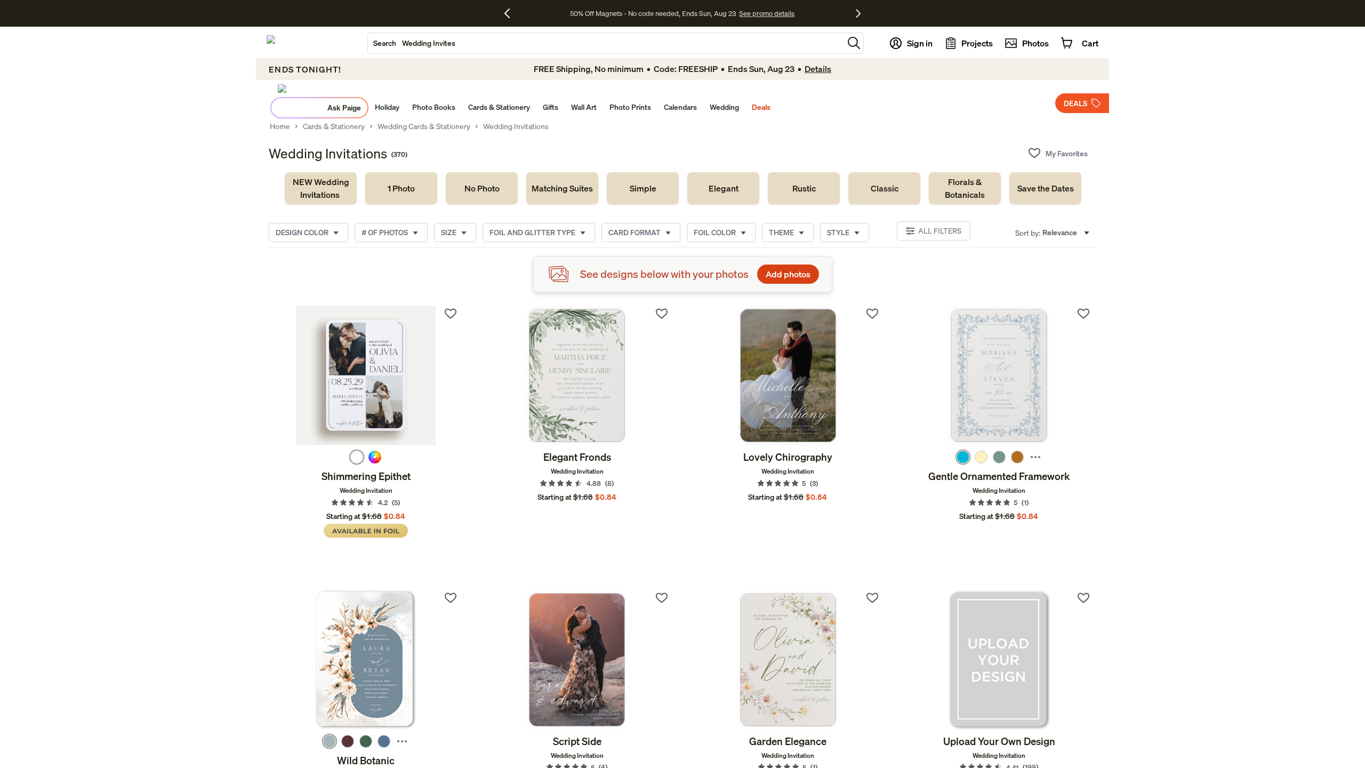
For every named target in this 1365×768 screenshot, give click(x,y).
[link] (321, 188)
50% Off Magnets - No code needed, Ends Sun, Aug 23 (653, 13)
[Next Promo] (858, 13)
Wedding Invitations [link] (516, 126)
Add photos (788, 274)
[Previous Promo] (511, 13)
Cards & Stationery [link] (334, 126)
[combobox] (605, 43)
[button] (854, 43)
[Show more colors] (1035, 457)
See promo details (766, 13)
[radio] (356, 457)
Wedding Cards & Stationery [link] (424, 126)
